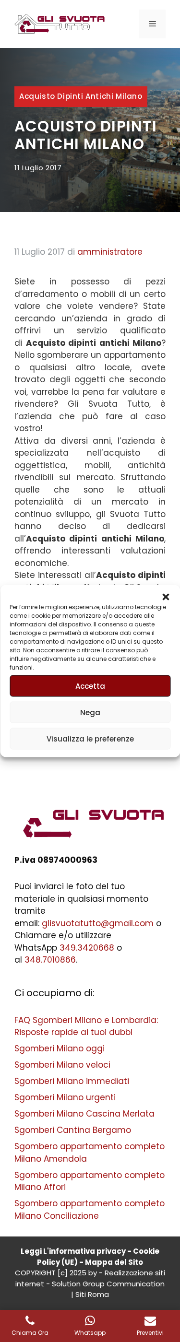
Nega (90, 712)
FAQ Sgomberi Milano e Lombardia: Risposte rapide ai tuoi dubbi (86, 1026)
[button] (165, 597)
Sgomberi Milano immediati (71, 1081)
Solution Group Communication (108, 1284)
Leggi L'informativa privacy (73, 1251)
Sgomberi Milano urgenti (65, 1097)
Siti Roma (92, 1294)
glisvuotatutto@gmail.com (98, 923)
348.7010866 (50, 959)
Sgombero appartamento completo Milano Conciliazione (89, 1210)
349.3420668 (87, 948)
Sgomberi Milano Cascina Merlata (84, 1113)
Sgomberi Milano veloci (62, 1065)
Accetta (90, 686)
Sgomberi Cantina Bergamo (72, 1130)
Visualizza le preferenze (90, 738)
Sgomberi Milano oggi (59, 1048)
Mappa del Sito (114, 1262)
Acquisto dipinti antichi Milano (81, 96)
